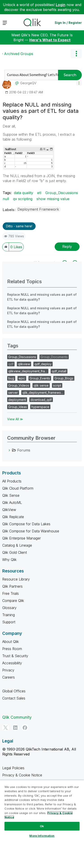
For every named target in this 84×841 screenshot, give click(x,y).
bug (11, 378)
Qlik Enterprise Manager (21, 538)
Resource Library (16, 579)
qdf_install (59, 371)
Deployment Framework (38, 209)
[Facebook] (25, 727)
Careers (8, 677)
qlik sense (41, 385)
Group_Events (40, 378)
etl (39, 193)
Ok (42, 826)
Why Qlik (9, 559)
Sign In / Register (68, 23)
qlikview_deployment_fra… (27, 371)
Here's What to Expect (50, 40)
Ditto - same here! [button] (19, 226)
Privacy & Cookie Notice (22, 775)
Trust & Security (15, 656)
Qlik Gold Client (14, 552)
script (57, 385)
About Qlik (10, 641)
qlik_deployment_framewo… (42, 392)
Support (8, 622)
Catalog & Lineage (17, 545)
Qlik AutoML (12, 502)
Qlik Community (17, 717)
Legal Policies (13, 768)
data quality (23, 193)
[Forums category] (9, 450)
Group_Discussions (61, 193)
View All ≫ (15, 419)
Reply (67, 246)
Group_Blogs (63, 378)
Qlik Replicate (13, 517)
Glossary (9, 607)
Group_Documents (54, 357)
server (13, 392)
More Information (41, 835)
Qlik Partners (12, 586)
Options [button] (76, 53)
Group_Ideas (17, 407)
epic (22, 378)
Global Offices (14, 691)
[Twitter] (5, 727)
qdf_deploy (43, 364)
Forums (23, 450)
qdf (10, 364)
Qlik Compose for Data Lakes (26, 524)
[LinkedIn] (15, 727)
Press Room (12, 648)
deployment (17, 400)
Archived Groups (18, 53)
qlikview (24, 364)
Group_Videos (18, 385)
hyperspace (40, 407)
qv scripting (22, 199)
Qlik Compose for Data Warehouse (30, 531)
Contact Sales (13, 698)
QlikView (9, 509)
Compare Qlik (13, 600)
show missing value (53, 199)
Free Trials (10, 593)
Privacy (8, 670)
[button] (79, 83)
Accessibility (12, 663)
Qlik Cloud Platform (17, 488)
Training (8, 615)
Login (60, 4)
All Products (12, 481)
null (6, 199)
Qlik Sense (10, 495)
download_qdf (41, 400)
